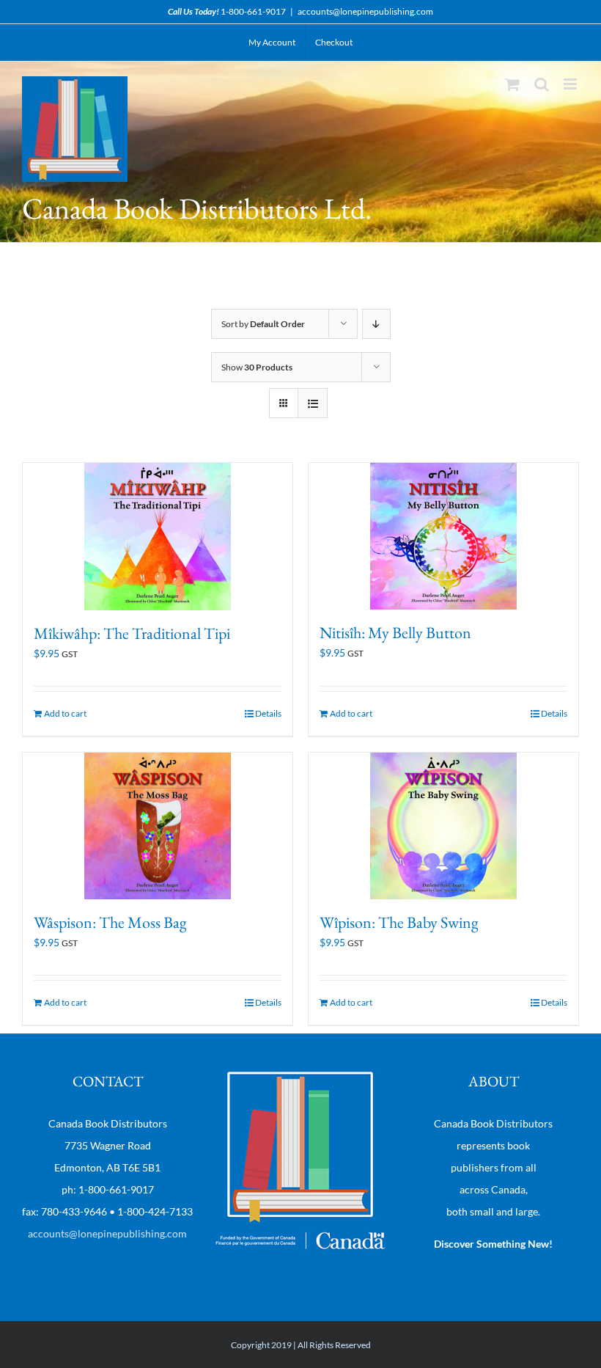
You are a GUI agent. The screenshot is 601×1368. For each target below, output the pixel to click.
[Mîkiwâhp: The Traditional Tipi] (157, 536)
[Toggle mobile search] (541, 84)
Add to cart (65, 713)
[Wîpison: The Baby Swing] (443, 826)
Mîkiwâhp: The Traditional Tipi (132, 633)
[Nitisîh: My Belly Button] (443, 536)
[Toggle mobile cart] (512, 84)
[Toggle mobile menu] (571, 84)
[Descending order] (376, 324)
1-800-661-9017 (253, 11)
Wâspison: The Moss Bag (110, 922)
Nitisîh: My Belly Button (395, 632)
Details (268, 713)
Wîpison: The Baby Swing (399, 922)
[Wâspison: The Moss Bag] (157, 826)
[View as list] (312, 403)
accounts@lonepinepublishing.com (365, 11)
